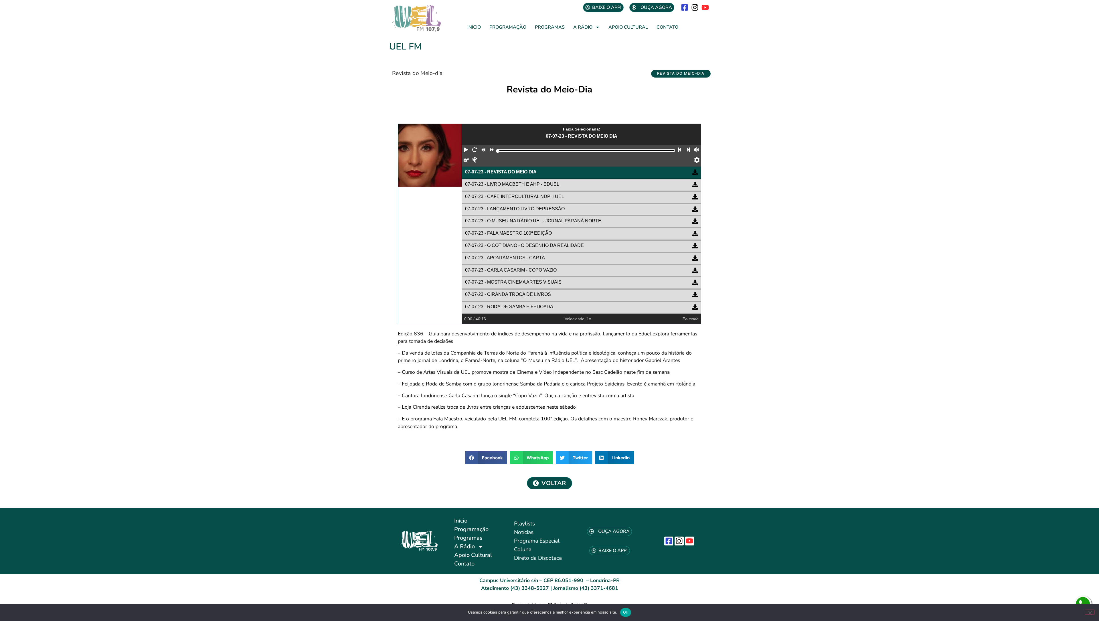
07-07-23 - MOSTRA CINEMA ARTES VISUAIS (513, 282)
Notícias (523, 532)
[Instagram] (695, 7)
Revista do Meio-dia (417, 73)
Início (474, 27)
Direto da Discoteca (538, 558)
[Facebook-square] (684, 7)
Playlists (524, 523)
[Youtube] (705, 7)
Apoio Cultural (628, 27)
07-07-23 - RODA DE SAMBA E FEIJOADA (509, 306)
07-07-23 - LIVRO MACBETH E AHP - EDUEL (512, 184)
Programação (507, 27)
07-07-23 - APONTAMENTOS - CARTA (505, 257)
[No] (1090, 612)
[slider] (498, 151)
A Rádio (582, 27)
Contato (667, 27)
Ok (625, 612)
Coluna (522, 549)
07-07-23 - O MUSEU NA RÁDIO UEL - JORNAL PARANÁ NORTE (533, 220)
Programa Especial (537, 541)
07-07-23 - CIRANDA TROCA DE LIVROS (508, 294)
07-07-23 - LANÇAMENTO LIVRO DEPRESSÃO (515, 208)
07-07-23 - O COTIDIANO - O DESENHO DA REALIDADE (524, 245)
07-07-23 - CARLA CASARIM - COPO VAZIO (511, 270)
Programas (550, 27)
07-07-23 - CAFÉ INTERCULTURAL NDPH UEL (514, 196)
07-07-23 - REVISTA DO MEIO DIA (501, 171)
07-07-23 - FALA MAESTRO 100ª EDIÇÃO (508, 233)
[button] (681, 74)
